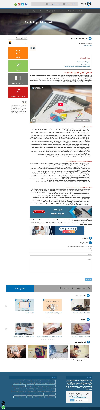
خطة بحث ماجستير (41, 386)
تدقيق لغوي (38, 383)
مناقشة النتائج (29, 396)
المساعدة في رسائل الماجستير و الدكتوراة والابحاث (46, 391)
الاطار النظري (30, 388)
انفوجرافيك (48, 10)
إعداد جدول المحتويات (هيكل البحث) (80, 336)
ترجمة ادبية (42, 396)
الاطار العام (17, 388)
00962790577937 (70, 4)
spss (54, 386)
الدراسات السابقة (29, 312)
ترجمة (47, 396)
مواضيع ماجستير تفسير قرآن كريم (81, 312)
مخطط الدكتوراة (37, 388)
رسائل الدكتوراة (28, 380)
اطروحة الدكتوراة (52, 383)
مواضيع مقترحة (52, 396)
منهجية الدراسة (33, 393)
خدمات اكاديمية (15, 391)
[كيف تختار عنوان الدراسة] (37, 351)
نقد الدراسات (36, 396)
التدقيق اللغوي (44, 383)
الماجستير (53, 380)
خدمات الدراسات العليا (32, 391)
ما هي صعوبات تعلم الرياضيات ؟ (53, 312)
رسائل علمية (48, 380)
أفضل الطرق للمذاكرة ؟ (85, 64)
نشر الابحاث (53, 393)
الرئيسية (87, 10)
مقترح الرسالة (15, 386)
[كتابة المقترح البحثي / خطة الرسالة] (58, 351)
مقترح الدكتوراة (22, 386)
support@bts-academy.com (55, 4)
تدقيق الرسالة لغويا (30, 383)
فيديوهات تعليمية (58, 10)
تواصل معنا (40, 10)
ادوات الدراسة (46, 393)
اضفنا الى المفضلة (88, 45)
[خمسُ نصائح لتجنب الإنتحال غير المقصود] (79, 351)
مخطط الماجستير (45, 388)
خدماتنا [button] (74, 10)
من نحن (81, 10)
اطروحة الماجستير (21, 380)
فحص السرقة (23, 396)
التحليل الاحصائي (16, 383)
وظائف (33, 10)
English (26, 10)
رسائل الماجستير (35, 380)
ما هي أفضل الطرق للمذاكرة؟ (83, 61)
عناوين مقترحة (26, 393)
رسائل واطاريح (41, 380)
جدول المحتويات (19, 393)
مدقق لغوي (23, 383)
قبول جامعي (40, 393)
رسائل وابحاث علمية (22, 391)
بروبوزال (35, 386)
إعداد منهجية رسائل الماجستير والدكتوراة (23, 336)
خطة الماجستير (48, 386)
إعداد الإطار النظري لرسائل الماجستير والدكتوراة (49, 336)
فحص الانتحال (16, 396)
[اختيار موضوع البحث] (16, 351)
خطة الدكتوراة (52, 388)
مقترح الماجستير (29, 386)
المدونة (67, 10)
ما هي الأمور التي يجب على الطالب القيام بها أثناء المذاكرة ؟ (77, 66)
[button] (20, 288)
